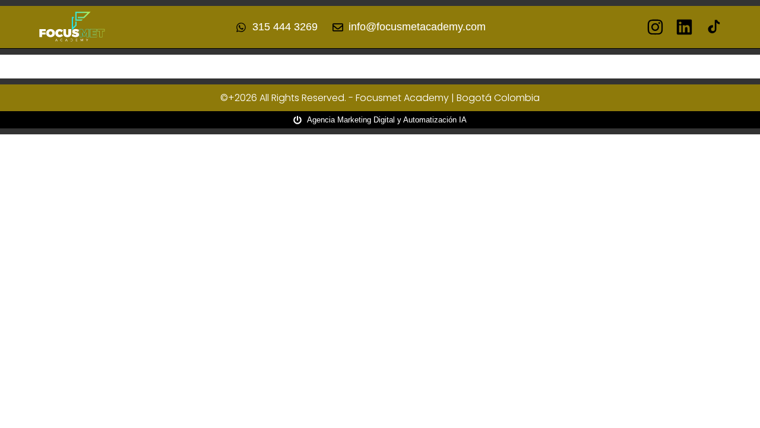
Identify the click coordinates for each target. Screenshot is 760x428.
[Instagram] (655, 27)
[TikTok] (713, 27)
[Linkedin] (684, 27)
